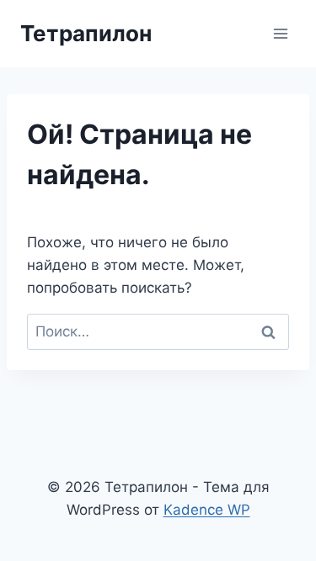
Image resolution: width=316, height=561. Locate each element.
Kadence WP (206, 509)
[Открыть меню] (280, 33)
